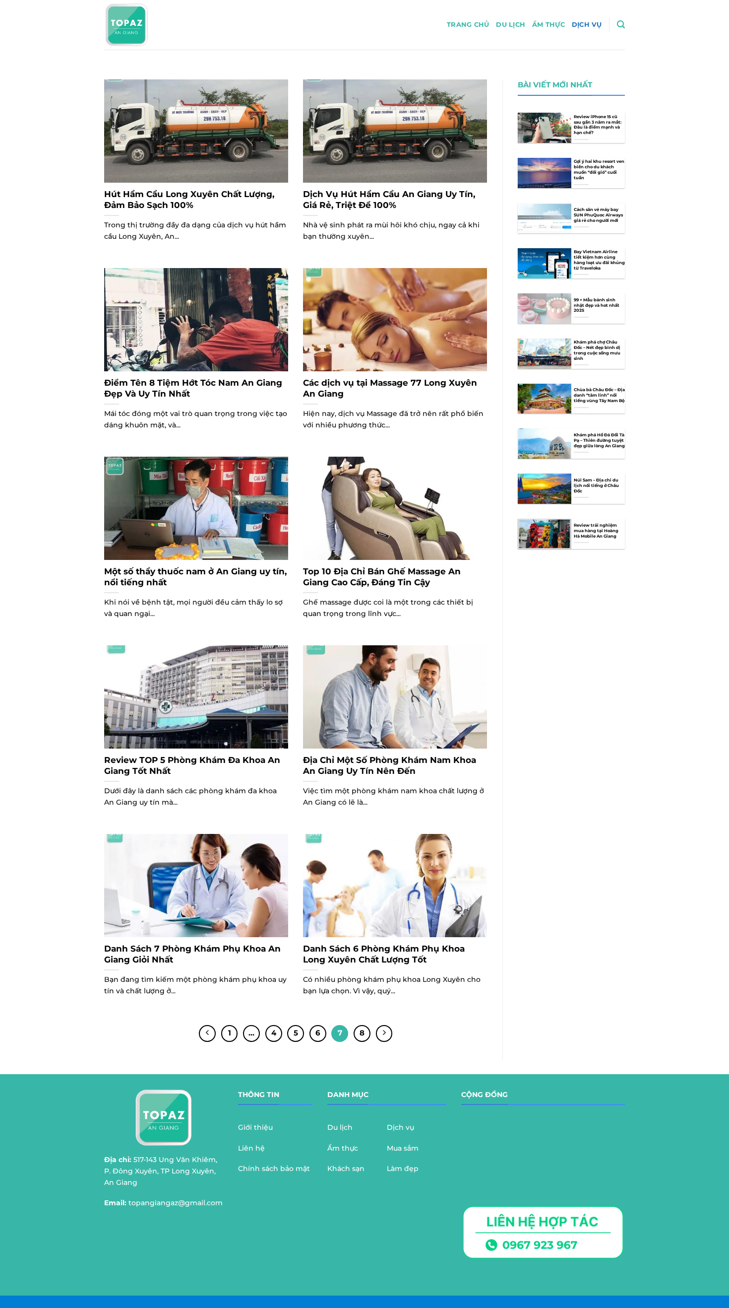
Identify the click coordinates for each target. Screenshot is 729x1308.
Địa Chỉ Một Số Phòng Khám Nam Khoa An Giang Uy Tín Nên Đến (389, 765)
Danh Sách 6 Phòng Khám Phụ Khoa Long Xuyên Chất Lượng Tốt (384, 954)
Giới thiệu (255, 1127)
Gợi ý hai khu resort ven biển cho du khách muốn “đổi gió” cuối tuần (599, 169)
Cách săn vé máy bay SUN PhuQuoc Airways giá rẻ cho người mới (598, 215)
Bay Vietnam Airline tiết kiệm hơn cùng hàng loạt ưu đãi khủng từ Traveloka (599, 260)
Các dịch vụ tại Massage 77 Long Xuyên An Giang (390, 388)
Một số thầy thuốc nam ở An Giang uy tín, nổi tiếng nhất (195, 576)
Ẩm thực (548, 24)
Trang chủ (468, 24)
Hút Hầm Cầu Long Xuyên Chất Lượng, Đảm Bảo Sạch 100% (189, 199)
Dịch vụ (587, 24)
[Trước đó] (207, 1033)
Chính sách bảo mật (274, 1168)
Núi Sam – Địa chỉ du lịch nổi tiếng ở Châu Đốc (596, 485)
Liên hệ (251, 1148)
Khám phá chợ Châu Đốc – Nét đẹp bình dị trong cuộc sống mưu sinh (597, 350)
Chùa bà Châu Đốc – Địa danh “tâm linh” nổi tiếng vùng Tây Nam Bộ (599, 395)
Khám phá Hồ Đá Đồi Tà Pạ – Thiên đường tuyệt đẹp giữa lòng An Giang (599, 440)
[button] (621, 24)
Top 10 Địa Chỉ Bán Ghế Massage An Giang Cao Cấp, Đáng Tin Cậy (382, 576)
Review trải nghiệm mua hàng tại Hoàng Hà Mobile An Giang (596, 531)
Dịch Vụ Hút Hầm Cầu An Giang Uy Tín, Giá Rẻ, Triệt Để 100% (389, 199)
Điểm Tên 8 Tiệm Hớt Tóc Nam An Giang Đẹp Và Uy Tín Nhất (193, 388)
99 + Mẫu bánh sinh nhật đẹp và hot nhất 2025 (596, 305)
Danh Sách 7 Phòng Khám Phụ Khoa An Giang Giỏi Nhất (192, 954)
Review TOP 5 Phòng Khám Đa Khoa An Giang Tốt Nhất (192, 765)
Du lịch (510, 24)
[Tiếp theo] (384, 1033)
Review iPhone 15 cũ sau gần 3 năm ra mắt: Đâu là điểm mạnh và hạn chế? (597, 125)
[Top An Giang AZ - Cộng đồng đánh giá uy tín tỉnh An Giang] (152, 25)
